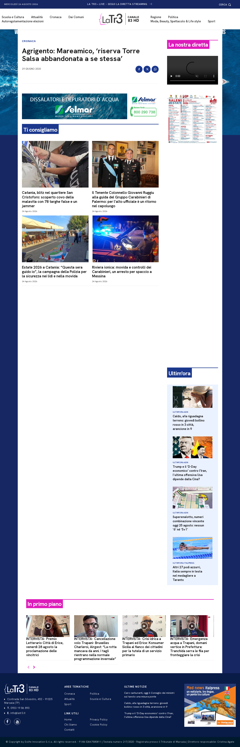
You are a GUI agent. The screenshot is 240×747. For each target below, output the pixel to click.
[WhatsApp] (155, 69)
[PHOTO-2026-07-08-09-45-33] (192, 146)
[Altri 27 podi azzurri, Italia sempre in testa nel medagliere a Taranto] (192, 548)
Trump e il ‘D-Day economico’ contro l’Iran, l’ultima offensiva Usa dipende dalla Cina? (190, 473)
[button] (225, 4)
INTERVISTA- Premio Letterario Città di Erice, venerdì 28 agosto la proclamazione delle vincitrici (44, 647)
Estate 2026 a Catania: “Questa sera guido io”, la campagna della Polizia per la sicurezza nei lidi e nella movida (54, 271)
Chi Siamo (70, 724)
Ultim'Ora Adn (180, 412)
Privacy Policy (99, 719)
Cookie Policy (99, 724)
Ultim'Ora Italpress (183, 563)
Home (68, 719)
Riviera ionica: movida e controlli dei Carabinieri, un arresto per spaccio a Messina (122, 271)
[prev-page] (28, 667)
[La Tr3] (121, 19)
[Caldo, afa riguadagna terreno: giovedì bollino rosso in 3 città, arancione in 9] (192, 397)
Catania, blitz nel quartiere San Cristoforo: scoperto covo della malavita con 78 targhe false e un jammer (49, 199)
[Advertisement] (192, 201)
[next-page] (34, 667)
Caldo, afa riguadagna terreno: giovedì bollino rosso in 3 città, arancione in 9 (189, 422)
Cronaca (29, 41)
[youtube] (17, 722)
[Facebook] (138, 69)
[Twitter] (147, 69)
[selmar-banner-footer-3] (90, 122)
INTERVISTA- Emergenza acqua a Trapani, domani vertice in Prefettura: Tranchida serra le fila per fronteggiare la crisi (189, 647)
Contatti (69, 730)
